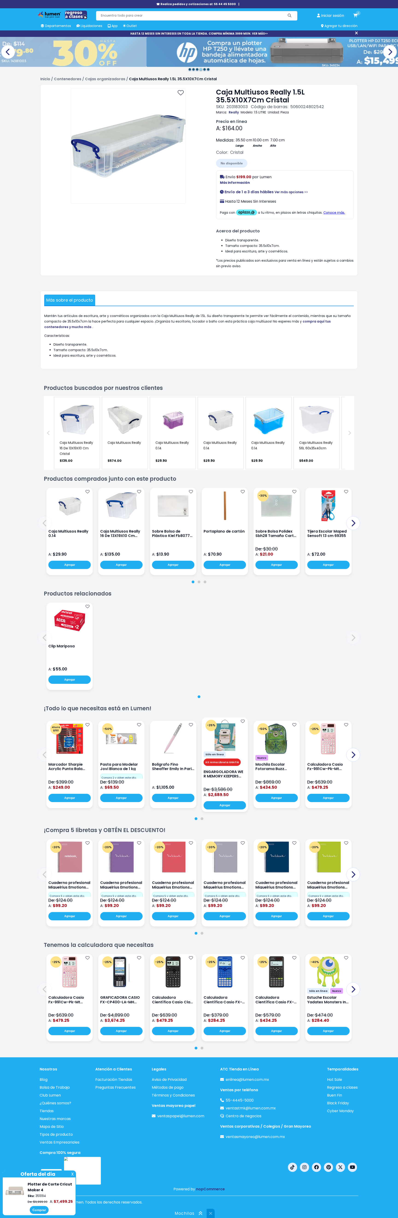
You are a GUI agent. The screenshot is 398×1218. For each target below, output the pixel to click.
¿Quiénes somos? (55, 1103)
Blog (43, 1079)
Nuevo (261, 758)
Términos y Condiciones (173, 1095)
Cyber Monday (340, 1111)
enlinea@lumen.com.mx (247, 1079)
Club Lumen (50, 1095)
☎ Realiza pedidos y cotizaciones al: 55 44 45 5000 (196, 4)
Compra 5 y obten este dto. (67, 896)
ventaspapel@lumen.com (180, 1116)
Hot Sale (334, 1079)
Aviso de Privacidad (169, 1079)
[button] (45, 523)
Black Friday (338, 1103)
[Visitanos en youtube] (352, 1167)
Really (234, 112)
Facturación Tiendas (113, 1079)
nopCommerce (210, 1189)
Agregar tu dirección (340, 26)
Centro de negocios (243, 1116)
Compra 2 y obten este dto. (118, 777)
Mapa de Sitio (52, 1126)
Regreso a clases (342, 1087)
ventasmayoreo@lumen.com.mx (255, 1136)
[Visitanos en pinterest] (328, 1167)
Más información (235, 182)
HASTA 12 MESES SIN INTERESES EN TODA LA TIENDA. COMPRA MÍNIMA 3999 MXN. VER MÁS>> (199, 34)
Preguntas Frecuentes (115, 1087)
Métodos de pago (168, 1087)
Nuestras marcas (55, 1118)
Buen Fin (334, 1095)
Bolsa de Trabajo (55, 1087)
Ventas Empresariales (59, 1142)
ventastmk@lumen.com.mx (251, 1108)
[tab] (193, 582)
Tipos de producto (56, 1134)
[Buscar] (290, 16)
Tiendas (47, 1111)
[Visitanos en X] (340, 1167)
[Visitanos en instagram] (304, 1167)
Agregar (69, 564)
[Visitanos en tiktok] (292, 1167)
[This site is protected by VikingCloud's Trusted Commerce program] (82, 1171)
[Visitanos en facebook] (316, 1167)
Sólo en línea (214, 754)
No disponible (232, 163)
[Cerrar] (356, 33)
